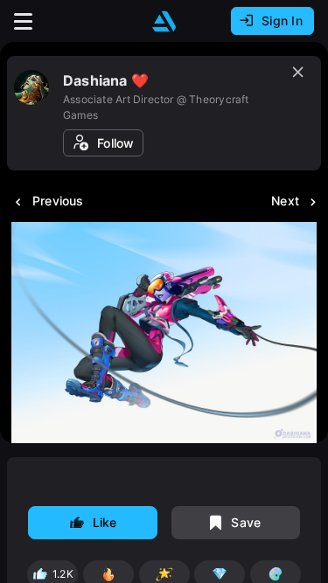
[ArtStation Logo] (164, 21)
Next (285, 200)
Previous (58, 200)
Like (105, 522)
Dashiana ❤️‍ (106, 80)
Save (246, 522)
